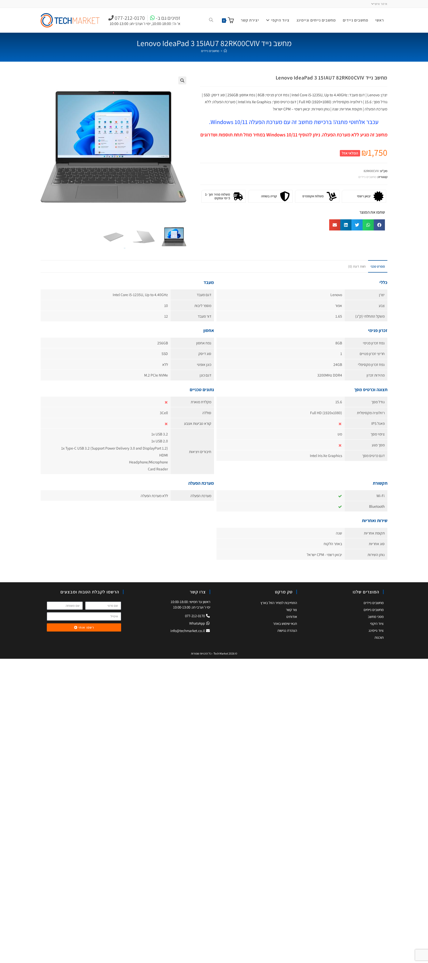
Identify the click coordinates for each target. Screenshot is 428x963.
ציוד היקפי (377, 623)
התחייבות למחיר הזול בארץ (279, 602)
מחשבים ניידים (210, 51)
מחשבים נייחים (374, 609)
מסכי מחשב (376, 616)
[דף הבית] (225, 51)
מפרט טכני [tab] (378, 266)
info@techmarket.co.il (187, 630)
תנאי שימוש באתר (285, 623)
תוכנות (379, 637)
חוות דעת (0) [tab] (357, 266)
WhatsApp (197, 623)
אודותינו (291, 616)
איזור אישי (380, 4)
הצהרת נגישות (287, 630)
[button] (182, 80)
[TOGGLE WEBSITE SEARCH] (211, 20)
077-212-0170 (195, 615)
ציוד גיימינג (376, 630)
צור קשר (291, 609)
